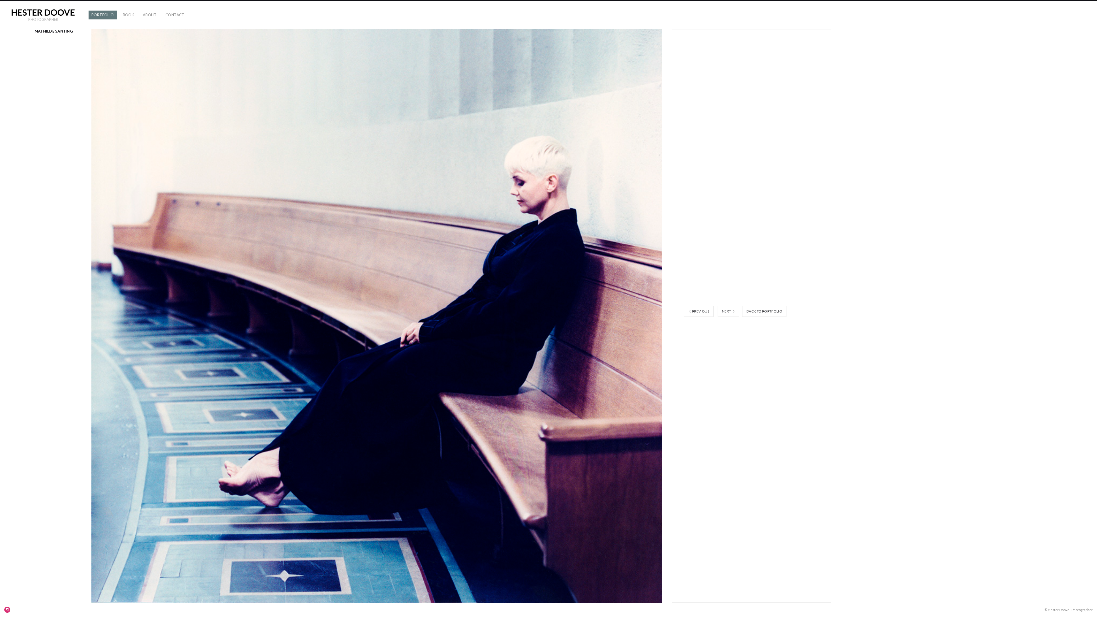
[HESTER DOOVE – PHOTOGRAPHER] (43, 12)
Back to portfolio (764, 311)
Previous (700, 311)
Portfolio (102, 15)
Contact (175, 15)
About (150, 15)
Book (128, 15)
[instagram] (7, 609)
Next (727, 311)
